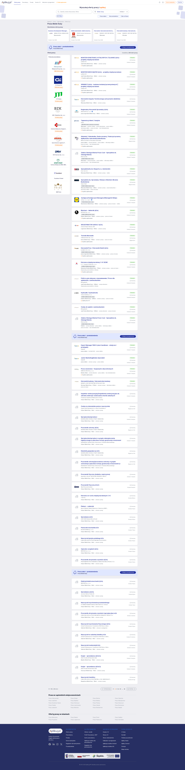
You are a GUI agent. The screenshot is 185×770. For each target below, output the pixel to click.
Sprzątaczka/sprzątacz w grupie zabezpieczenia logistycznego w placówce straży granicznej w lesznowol (101, 439)
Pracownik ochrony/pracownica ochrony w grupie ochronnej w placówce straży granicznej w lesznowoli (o (100, 463)
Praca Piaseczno (97, 719)
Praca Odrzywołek (53, 698)
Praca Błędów (74, 700)
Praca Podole (52, 705)
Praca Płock (96, 717)
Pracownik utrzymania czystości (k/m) (94, 560)
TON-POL (83, 497)
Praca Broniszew (119, 705)
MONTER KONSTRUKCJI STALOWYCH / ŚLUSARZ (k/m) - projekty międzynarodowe (100, 59)
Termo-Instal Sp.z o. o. (86, 294)
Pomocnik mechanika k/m (90, 528)
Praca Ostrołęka (119, 719)
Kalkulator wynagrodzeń (48, 2)
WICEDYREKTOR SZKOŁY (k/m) (92, 225)
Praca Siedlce (118, 717)
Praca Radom (74, 717)
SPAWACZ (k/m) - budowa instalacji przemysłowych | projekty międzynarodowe (99, 85)
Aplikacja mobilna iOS (108, 746)
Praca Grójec (74, 698)
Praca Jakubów (53, 707)
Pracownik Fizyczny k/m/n (90, 485)
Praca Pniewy (96, 703)
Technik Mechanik (87, 236)
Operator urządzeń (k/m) (89, 549)
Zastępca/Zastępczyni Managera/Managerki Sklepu (99, 198)
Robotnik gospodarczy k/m (90, 451)
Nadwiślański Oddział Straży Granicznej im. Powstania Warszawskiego (97, 442)
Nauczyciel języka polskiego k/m (92, 538)
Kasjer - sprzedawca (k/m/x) (91, 656)
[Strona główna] (7, 2)
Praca (54, 21)
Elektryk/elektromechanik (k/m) (92, 581)
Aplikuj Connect (125, 743)
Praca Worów (96, 698)
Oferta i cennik (88, 732)
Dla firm (180, 2)
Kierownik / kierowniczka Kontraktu (104, 31)
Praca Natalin (118, 707)
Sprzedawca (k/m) (87, 592)
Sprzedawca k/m (87, 517)
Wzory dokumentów (108, 738)
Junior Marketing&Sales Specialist (93, 358)
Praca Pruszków (53, 719)
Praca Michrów (75, 707)
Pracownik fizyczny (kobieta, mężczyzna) (95, 474)
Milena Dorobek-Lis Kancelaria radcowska (91, 140)
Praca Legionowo (75, 719)
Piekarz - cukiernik (87, 506)
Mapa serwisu (125, 749)
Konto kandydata (170, 2)
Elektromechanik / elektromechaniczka (81, 31)
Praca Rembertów (98, 707)
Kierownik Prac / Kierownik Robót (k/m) (94, 248)
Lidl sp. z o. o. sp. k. (85, 199)
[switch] (128, 47)
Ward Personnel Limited (86, 487)
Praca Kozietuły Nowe (55, 703)
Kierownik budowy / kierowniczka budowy (127, 31)
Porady (31, 2)
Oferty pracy (17, 2)
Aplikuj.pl (49, 21)
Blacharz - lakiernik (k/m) (89, 210)
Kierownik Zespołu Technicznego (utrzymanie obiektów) (100, 99)
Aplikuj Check (124, 740)
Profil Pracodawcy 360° (90, 735)
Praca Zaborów (119, 698)
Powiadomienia (70, 746)
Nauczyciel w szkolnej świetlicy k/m (93, 634)
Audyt (82, 122)
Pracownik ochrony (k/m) (90, 427)
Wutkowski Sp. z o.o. (86, 111)
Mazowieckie (60, 21)
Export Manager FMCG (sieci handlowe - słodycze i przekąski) (98, 346)
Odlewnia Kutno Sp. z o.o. (87, 237)
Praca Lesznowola (76, 705)
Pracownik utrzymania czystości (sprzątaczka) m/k (99, 613)
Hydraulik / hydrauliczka (89, 293)
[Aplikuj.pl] (55, 731)
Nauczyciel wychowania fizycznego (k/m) (95, 624)
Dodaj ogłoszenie (62, 2)
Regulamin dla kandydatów (73, 743)
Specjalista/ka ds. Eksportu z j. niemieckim (95, 169)
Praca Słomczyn (75, 703)
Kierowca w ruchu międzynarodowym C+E (96, 496)
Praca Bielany (96, 700)
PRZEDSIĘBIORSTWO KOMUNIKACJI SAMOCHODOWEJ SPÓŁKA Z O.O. (98, 561)
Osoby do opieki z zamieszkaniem (92, 307)
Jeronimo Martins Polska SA (87, 594)
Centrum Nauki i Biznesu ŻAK (88, 226)
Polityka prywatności (127, 738)
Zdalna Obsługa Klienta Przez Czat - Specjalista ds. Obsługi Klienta (98, 154)
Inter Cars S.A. (84, 171)
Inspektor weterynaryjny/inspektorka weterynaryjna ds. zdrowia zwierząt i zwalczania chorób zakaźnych (100, 394)
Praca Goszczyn (119, 703)
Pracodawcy (25, 2)
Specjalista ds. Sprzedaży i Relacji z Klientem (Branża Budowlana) (99, 181)
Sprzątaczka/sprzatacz (89, 417)
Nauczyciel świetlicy (88, 677)
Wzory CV (105, 735)
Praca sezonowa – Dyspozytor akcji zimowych (97, 369)
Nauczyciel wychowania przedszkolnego (95, 602)
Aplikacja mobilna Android (109, 743)
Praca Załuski (96, 705)
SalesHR (83, 100)
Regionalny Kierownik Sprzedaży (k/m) (94, 109)
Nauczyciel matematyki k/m (90, 645)
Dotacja (123, 746)
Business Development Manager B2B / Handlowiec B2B (58, 31)
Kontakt (123, 735)
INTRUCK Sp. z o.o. (85, 212)
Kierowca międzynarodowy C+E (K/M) (94, 262)
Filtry (60, 16)
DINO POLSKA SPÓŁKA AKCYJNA (89, 658)
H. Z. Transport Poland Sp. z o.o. (89, 264)
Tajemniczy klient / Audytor (90, 120)
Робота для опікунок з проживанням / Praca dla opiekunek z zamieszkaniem (98, 279)
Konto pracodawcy (89, 738)
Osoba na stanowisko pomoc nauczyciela (95, 406)
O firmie (123, 732)
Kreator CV (38, 2)
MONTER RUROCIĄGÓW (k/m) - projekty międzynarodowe (101, 72)
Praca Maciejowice (120, 700)
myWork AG (84, 61)
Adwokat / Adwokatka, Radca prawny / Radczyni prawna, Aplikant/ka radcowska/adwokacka (101, 137)
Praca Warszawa (53, 717)
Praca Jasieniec (53, 700)
